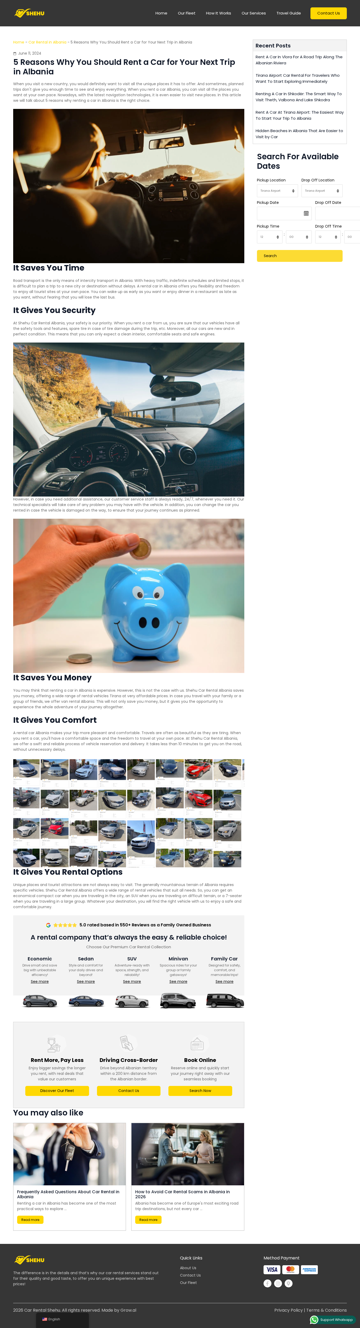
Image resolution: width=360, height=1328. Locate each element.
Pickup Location (271, 180)
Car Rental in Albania (47, 42)
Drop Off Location (317, 180)
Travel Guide (288, 13)
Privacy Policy (288, 1310)
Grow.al (128, 1310)
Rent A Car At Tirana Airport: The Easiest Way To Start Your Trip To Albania (300, 115)
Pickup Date (268, 202)
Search (270, 255)
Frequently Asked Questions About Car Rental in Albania (68, 1194)
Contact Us (328, 13)
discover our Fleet (57, 1090)
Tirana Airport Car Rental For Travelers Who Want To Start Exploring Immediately (298, 78)
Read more (30, 1220)
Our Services (254, 13)
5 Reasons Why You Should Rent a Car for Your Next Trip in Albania (124, 66)
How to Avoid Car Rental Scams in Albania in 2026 (182, 1194)
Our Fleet (187, 13)
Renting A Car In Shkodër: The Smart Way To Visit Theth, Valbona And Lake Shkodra (299, 97)
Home (18, 42)
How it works (218, 13)
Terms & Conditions (326, 1310)
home (161, 13)
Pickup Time (268, 226)
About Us (188, 1268)
